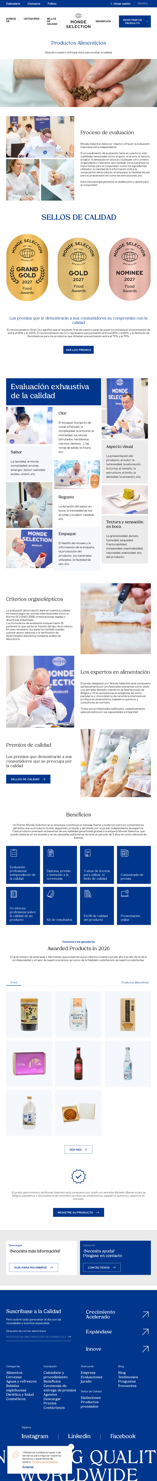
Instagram (35, 1436)
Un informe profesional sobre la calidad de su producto (23, 914)
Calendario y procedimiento (56, 1375)
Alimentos (14, 1373)
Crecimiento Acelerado (100, 1314)
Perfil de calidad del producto (96, 918)
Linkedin (79, 1436)
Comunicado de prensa (132, 877)
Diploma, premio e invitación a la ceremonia (59, 875)
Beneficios (52, 1382)
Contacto (34, 3)
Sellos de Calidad (52, 21)
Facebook (123, 1436)
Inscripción (103, 21)
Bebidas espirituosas (16, 1388)
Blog (121, 1366)
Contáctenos (54, 1408)
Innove (93, 1349)
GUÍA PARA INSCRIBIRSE (30, 1267)
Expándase (99, 1332)
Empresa (88, 1373)
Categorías (31, 18)
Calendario (13, 3)
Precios (50, 1403)
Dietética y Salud (20, 1395)
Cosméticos (16, 1399)
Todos (13, 983)
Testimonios (128, 1377)
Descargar (52, 1399)
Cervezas (14, 1377)
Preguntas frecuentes (127, 1384)
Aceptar (28, 1466)
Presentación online (130, 918)
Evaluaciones (91, 1377)
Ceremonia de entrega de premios (60, 1388)
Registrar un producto (132, 21)
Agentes (50, 1395)
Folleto (52, 3)
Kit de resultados (59, 920)
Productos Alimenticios (135, 983)
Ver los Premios (78, 350)
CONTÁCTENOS (99, 1267)
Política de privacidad (45, 1461)
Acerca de (11, 20)
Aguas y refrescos (21, 1382)
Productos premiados (90, 1404)
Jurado (86, 1382)
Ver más (75, 1149)
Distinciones (91, 1398)
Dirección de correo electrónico (26, 1331)
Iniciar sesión (122, 3)
